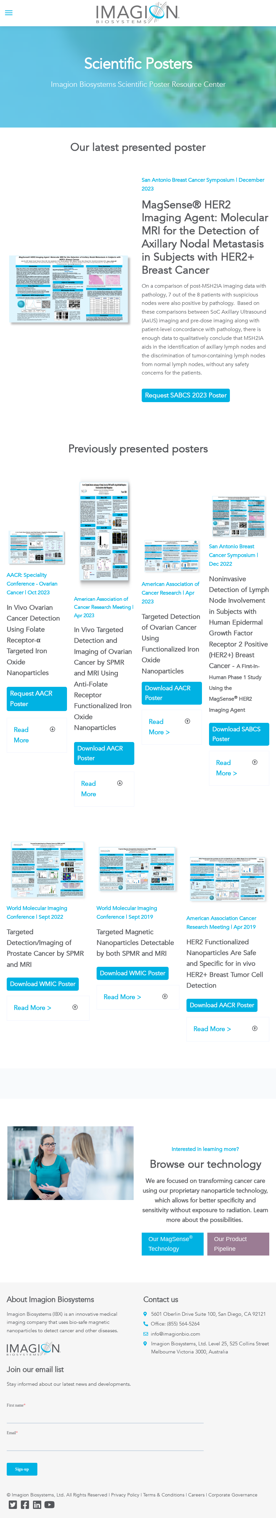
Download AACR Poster (100, 753)
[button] (37, 735)
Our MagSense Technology (170, 1243)
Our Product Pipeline (230, 1244)
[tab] (37, 735)
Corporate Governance (232, 1495)
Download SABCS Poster (236, 734)
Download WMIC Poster (42, 984)
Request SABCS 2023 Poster (186, 395)
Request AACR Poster (31, 698)
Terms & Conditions (163, 1495)
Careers (196, 1495)
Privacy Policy (125, 1495)
